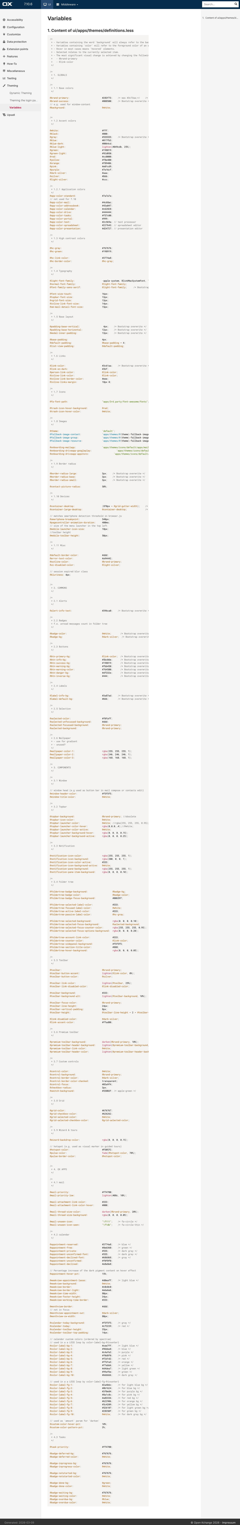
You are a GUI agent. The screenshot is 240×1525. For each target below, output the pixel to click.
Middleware (68, 4)
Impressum (229, 1522)
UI (49, 4)
